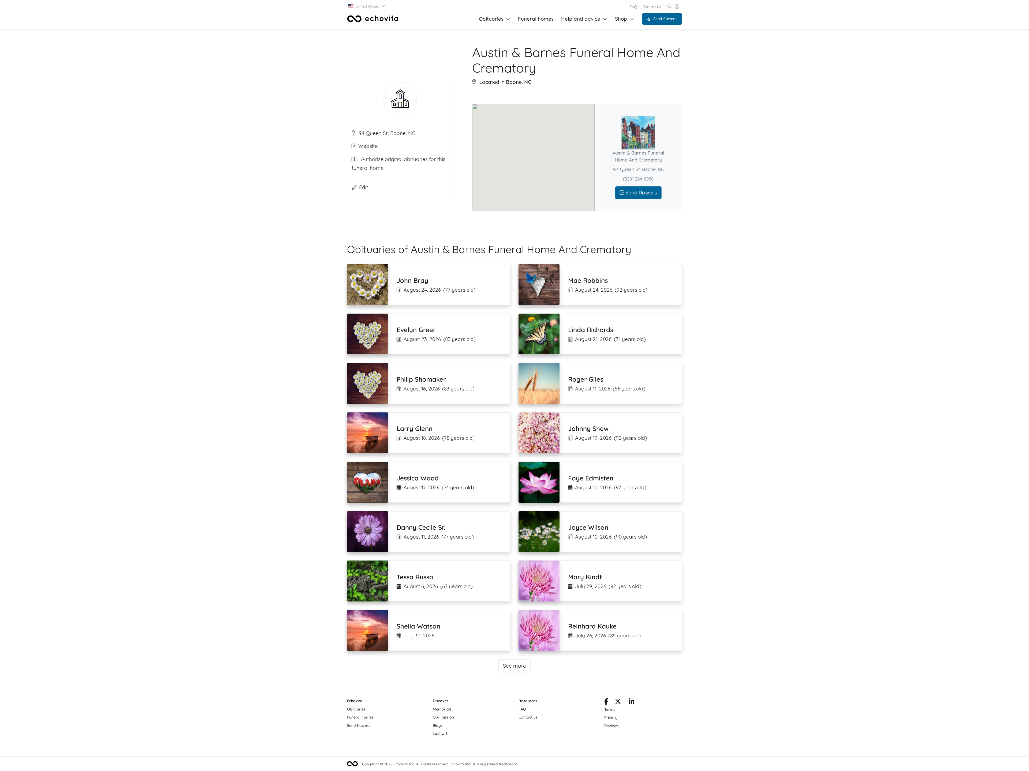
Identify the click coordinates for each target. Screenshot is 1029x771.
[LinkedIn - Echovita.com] (631, 702)
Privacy (610, 717)
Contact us (652, 6)
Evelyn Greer (416, 330)
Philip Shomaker (421, 379)
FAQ (633, 6)
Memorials (442, 709)
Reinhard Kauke (592, 626)
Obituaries (491, 19)
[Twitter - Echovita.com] (618, 702)
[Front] (372, 18)
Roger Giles (585, 379)
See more (514, 666)
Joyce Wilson (588, 527)
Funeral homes (536, 19)
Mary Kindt (585, 577)
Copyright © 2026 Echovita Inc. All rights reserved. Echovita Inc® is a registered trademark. (439, 764)
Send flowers (665, 18)
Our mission (443, 717)
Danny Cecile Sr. (421, 527)
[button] (367, 6)
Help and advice (580, 19)
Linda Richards (590, 330)
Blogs (438, 725)
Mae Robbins (588, 280)
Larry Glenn (415, 428)
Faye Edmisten (590, 478)
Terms (609, 709)
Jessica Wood (418, 478)
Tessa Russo (415, 577)
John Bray (412, 280)
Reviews (611, 725)
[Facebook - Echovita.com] (606, 702)
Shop (621, 19)
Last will (440, 733)
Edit (363, 187)
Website (368, 146)
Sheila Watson (418, 626)
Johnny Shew (588, 428)
